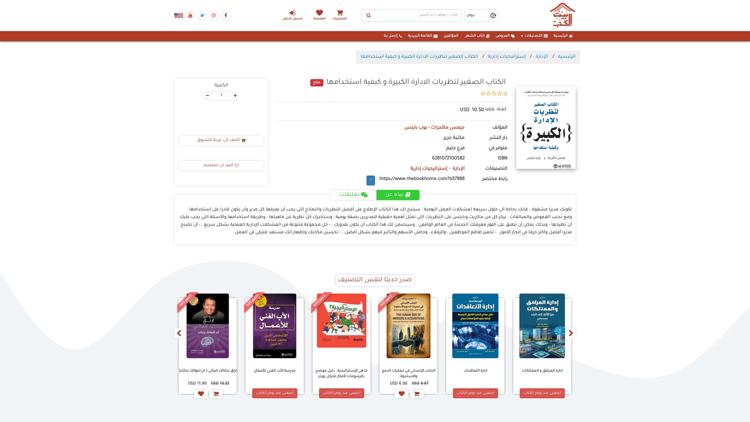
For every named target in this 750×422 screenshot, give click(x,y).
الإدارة (542, 56)
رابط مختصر (494, 179)
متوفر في (498, 148)
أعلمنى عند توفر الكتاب (542, 393)
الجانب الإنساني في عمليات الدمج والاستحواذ (408, 374)
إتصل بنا (391, 36)
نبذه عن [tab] (394, 195)
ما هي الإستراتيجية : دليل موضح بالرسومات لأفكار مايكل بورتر (342, 374)
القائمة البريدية (420, 36)
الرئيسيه (566, 56)
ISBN (502, 158)
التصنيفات (533, 36)
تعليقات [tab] (349, 195)
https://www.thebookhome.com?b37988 (422, 179)
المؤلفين (451, 36)
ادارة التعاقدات (475, 371)
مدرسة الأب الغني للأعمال (275, 371)
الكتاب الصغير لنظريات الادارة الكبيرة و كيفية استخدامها (419, 56)
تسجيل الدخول (292, 19)
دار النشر (498, 138)
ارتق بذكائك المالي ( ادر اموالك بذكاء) (208, 371)
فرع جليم (455, 148)
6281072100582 (448, 158)
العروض (502, 36)
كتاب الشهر (475, 36)
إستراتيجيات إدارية (507, 56)
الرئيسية (560, 36)
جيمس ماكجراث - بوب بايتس (434, 127)
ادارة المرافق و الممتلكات (542, 371)
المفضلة (319, 19)
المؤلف (499, 127)
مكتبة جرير (454, 138)
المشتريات (339, 19)
